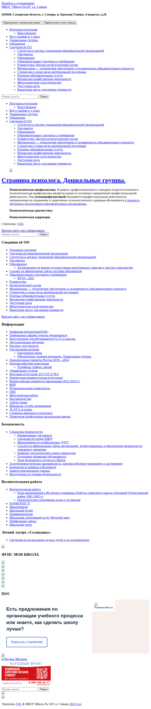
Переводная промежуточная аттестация (36, 377)
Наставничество (20, 399)
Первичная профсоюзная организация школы (39, 416)
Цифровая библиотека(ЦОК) (28, 331)
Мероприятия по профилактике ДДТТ (43, 442)
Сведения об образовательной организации (38, 253)
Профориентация (21, 514)
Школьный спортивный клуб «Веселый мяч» (39, 517)
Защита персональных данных (29, 470)
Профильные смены (22, 521)
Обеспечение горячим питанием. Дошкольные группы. (54, 356)
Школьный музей (21, 510)
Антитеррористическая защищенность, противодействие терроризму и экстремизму (66, 463)
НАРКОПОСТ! (19, 503)
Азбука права (18, 402)
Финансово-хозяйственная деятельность (44, 79)
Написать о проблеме (27, 642)
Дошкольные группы (23, 40)
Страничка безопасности (26, 431)
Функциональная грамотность (29, 388)
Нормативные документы (34, 435)
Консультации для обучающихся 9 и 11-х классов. (42, 338)
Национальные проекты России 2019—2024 (39, 360)
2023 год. (75, 704)
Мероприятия (18, 507)
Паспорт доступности (24, 346)
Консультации (26, 33)
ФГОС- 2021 (25, 278)
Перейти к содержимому (18, 3)
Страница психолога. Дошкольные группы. (63, 180)
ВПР (12, 384)
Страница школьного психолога (30, 413)
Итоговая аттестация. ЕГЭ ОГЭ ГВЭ (34, 374)
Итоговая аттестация (23, 29)
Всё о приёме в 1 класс (24, 36)
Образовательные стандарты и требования (45, 61)
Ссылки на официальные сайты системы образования (45, 271)
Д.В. (18, 704)
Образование (26, 57)
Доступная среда (28, 86)
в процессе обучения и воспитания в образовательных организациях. (74, 202)
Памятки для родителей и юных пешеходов (46, 453)
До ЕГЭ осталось (20, 409)
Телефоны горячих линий (34, 367)
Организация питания (24, 349)
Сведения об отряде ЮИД (34, 439)
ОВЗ (12, 391)
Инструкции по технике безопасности (35, 474)
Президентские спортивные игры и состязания (48, 500)
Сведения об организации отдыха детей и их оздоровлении (49, 540)
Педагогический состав (25, 285)
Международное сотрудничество (39, 82)
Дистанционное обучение (26, 342)
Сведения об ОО (20, 47)
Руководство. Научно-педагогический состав (47, 65)
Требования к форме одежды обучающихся (38, 335)
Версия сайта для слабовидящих (23, 230)
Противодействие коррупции (29, 363)
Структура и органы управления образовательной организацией (60, 50)
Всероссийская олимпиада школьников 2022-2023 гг (44, 381)
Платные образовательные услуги (40, 75)
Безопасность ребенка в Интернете (32, 467)
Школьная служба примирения (30, 406)
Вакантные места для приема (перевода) (44, 89)
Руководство (17, 281)
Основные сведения (22, 250)
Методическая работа (23, 395)
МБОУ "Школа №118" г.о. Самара (24, 6)
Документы (25, 54)
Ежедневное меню (29, 353)
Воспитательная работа (25, 489)
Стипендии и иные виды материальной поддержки (51, 72)
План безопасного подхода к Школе (41, 460)
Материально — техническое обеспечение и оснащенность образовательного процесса (75, 68)
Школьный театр (20, 524)
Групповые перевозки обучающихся (41, 456)
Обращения (17, 43)
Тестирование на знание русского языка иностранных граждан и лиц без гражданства (75, 267)
